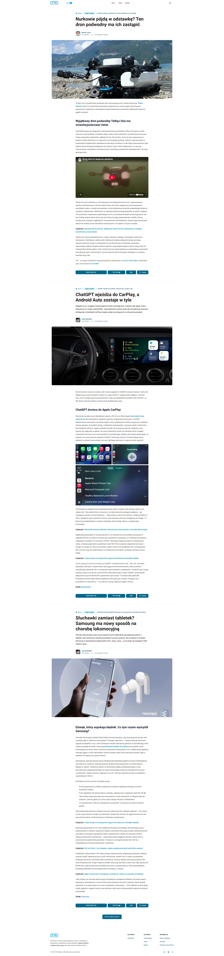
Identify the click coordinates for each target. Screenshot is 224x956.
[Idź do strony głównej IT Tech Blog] (71, 937)
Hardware (131, 938)
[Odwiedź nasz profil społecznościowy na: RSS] (173, 952)
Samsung (85, 897)
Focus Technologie (130, 261)
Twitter (115, 272)
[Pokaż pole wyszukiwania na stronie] (170, 3)
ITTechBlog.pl (59, 952)
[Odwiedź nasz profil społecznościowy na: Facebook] (164, 952)
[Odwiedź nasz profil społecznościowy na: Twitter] (168, 952)
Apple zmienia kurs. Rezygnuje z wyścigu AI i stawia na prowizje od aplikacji (113, 874)
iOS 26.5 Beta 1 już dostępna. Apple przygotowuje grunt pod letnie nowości (113, 848)
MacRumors (86, 587)
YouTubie (94, 264)
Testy (120, 3)
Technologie (148, 938)
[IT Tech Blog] (54, 3)
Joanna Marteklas (87, 319)
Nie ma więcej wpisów (112, 917)
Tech (113, 3)
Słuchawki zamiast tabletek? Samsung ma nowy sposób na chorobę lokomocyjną (115, 530)
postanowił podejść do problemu (116, 747)
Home (79, 13)
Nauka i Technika (89, 13)
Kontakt (162, 941)
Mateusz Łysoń (86, 32)
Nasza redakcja (165, 938)
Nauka (127, 3)
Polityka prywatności (167, 945)
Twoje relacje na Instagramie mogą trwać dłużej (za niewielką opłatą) (111, 558)
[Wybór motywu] (69, 3)
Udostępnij (90, 272)
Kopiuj (144, 272)
